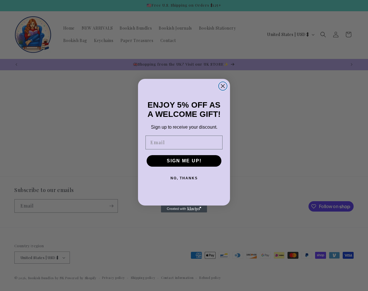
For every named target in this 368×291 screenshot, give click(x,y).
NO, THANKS (184, 178)
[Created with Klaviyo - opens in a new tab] (184, 209)
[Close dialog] (222, 86)
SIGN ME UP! (184, 160)
